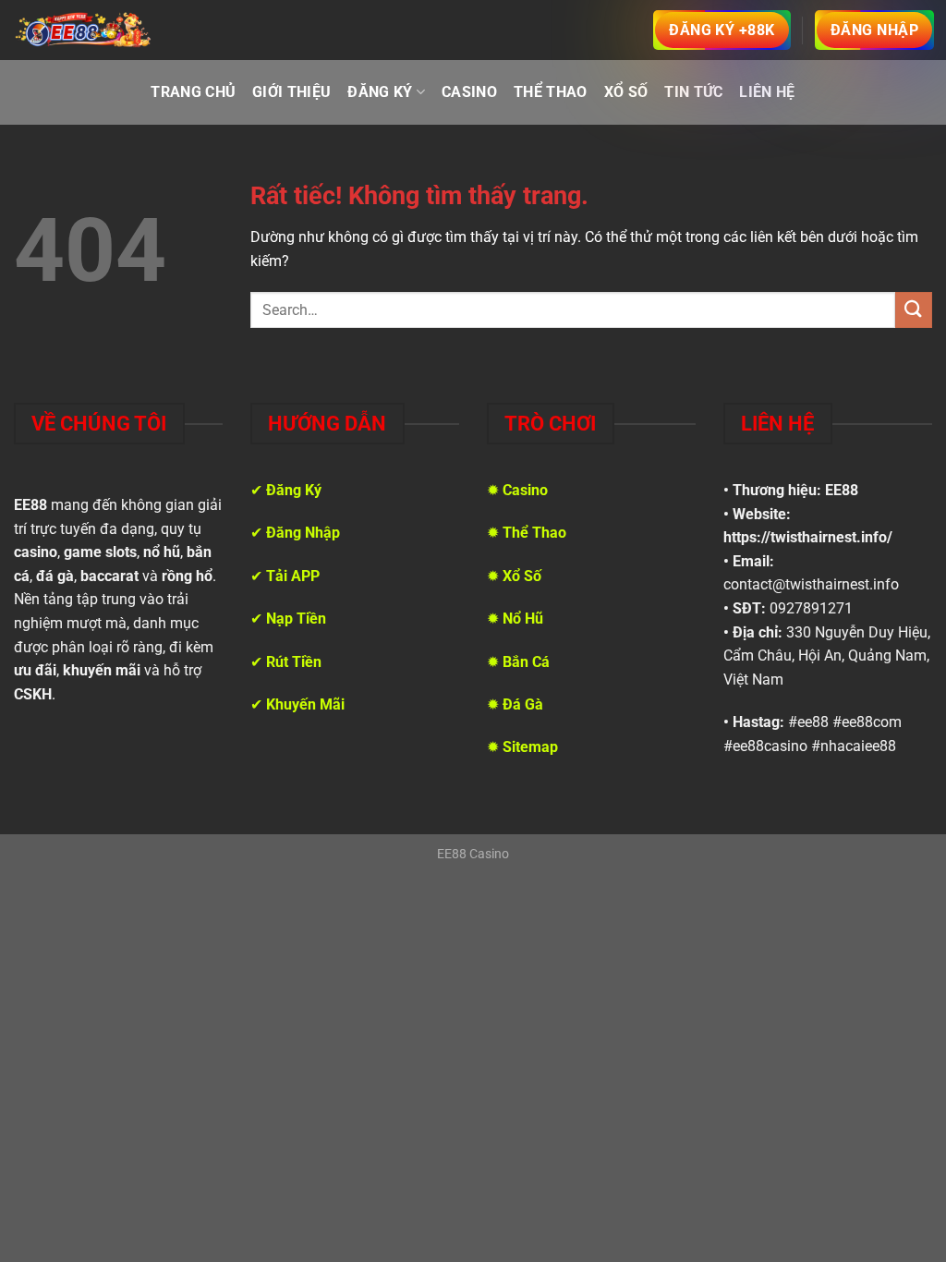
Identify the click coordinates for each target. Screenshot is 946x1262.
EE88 (841, 490)
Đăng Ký (379, 92)
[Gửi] (913, 310)
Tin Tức (693, 92)
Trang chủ (193, 92)
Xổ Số (626, 92)
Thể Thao (551, 92)
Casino (469, 92)
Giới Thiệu (291, 92)
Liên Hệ (766, 92)
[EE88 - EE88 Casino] (83, 29)
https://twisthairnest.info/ (807, 537)
